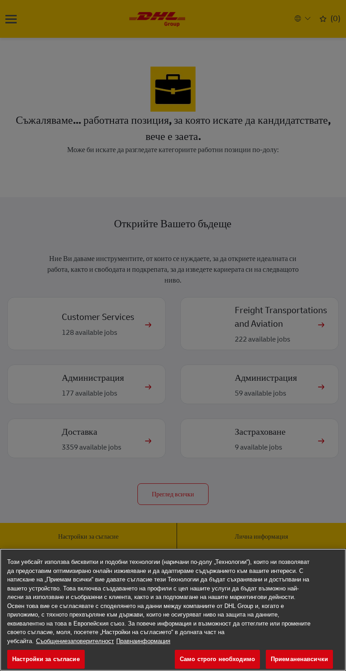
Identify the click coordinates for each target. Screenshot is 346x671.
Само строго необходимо (217, 659)
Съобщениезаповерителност (75, 641)
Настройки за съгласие (46, 659)
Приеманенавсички (299, 659)
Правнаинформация (143, 641)
